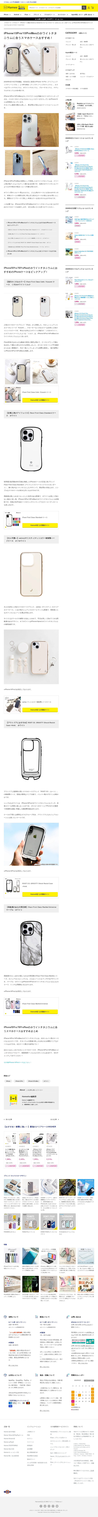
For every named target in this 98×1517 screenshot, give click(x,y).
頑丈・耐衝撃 (84, 41)
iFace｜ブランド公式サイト (58, 1437)
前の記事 (9, 1119)
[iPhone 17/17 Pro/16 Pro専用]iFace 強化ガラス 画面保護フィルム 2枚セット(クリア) (84, 297)
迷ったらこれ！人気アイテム (64, 22)
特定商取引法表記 (32, 1456)
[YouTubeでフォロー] (57, 1506)
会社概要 (29, 1449)
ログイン (29, 1438)
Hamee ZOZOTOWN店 (11, 1445)
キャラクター (62, 14)
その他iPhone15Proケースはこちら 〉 (18, 1062)
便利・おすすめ (70, 73)
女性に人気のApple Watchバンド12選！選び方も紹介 (85, 125)
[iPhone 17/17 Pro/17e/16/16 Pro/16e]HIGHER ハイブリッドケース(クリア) (52, 1153)
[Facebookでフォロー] (41, 1506)
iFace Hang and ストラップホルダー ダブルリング (84, 280)
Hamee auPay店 (9, 1442)
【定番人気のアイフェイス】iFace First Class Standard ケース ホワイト (26, 234)
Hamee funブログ (41, 22)
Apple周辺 (74, 14)
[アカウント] (89, 8)
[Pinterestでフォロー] (53, 1506)
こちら (88, 1324)
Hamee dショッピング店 (11, 1452)
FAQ (28, 1435)
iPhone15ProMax (33, 1081)
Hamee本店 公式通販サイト (40, 400)
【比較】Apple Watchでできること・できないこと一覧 (85, 115)
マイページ (30, 1442)
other (49, 1146)
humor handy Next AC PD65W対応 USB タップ (84, 252)
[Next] (58, 1150)
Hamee (8, 1146)
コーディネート (70, 64)
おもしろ (68, 79)
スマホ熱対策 (84, 88)
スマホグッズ (70, 70)
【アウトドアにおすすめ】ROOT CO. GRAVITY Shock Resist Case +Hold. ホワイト (29, 242)
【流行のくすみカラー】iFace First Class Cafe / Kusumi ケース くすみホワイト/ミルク (30, 229)
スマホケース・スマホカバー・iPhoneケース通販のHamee (19, 22)
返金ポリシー (31, 1459)
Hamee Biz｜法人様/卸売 (11, 1456)
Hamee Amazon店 (9, 1438)
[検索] (84, 8)
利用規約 (29, 1445)
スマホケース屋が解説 (72, 88)
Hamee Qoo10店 (9, 1449)
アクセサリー (48, 14)
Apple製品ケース (71, 52)
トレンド (68, 41)
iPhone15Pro (19, 1081)
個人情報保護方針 (32, 1452)
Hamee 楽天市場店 (9, 1432)
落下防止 (82, 73)
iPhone (6, 14)
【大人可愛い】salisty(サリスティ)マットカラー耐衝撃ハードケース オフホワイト (28, 238)
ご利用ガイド (31, 1432)
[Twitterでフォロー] (45, 1506)
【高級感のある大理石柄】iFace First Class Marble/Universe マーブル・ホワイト (28, 247)
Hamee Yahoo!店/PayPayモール (13, 1435)
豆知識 (67, 85)
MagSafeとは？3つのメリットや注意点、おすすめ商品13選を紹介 (85, 104)
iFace (26, 14)
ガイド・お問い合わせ (85, 14)
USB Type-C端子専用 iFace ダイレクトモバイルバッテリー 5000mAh (84, 220)
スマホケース (51, 22)
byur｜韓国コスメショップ (58, 1453)
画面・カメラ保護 (71, 76)
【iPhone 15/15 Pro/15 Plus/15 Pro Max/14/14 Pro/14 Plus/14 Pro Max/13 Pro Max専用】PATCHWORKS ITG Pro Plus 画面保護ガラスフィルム (38, 1153)
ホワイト (46, 1081)
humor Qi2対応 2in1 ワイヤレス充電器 (84, 236)
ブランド (36, 14)
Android (16, 14)
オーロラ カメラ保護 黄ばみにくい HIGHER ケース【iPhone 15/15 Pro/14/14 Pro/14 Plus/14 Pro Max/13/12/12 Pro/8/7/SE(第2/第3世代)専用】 (24, 1153)
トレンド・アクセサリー (87, 76)
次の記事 (53, 1119)
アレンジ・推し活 (71, 45)
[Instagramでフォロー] (49, 1506)
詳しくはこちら (13, 1365)
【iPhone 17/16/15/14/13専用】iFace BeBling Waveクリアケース (84, 149)
